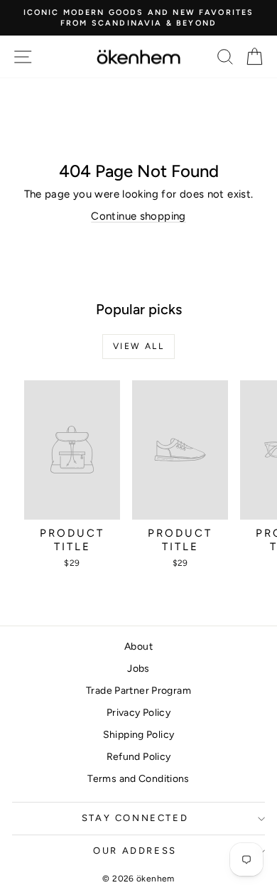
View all (138, 346)
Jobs (138, 669)
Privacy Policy (138, 713)
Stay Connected (135, 818)
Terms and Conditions (138, 779)
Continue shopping (138, 216)
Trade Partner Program (138, 691)
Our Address (135, 850)
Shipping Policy (139, 735)
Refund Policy (139, 757)
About (138, 646)
